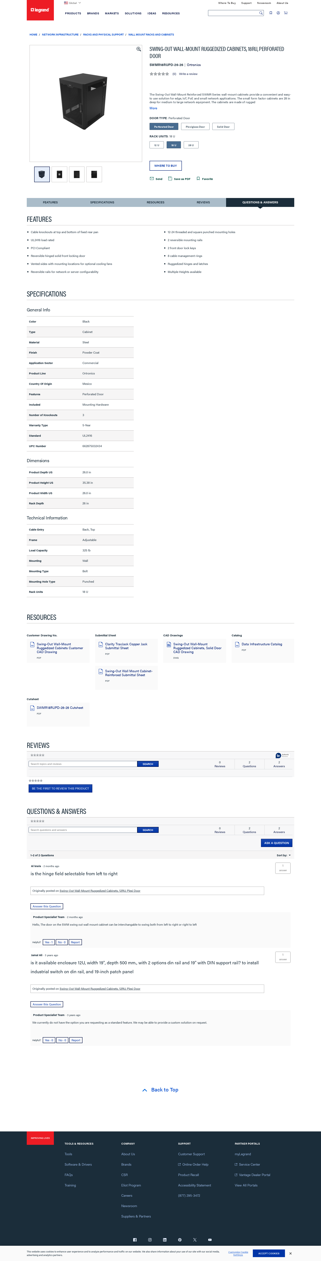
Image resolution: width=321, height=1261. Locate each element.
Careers (126, 1195)
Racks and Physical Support (103, 34)
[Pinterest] (180, 1240)
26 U (191, 145)
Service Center (249, 1164)
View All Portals (246, 1185)
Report (75, 942)
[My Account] (278, 12)
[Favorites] (270, 12)
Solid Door (223, 126)
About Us (128, 1154)
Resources (155, 202)
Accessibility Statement (194, 1185)
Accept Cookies (269, 1253)
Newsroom (129, 1205)
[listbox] (86, 103)
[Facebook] (135, 1240)
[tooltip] (283, 756)
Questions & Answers (260, 202)
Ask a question (276, 843)
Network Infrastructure (60, 34)
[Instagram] (150, 1240)
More (153, 108)
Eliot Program (131, 1185)
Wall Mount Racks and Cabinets (151, 34)
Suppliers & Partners (136, 1216)
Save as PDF (181, 179)
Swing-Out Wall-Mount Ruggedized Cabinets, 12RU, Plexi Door (100, 890)
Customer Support (191, 1154)
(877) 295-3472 (189, 1195)
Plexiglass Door (195, 126)
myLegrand (243, 1154)
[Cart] (285, 12)
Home (33, 34)
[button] (138, 49)
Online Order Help (195, 1164)
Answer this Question (47, 906)
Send (158, 179)
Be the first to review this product (62, 789)
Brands (126, 1164)
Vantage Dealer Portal (254, 1174)
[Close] (290, 1253)
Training (70, 1185)
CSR (124, 1174)
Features (50, 203)
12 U (156, 145)
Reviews (203, 202)
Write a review (188, 73)
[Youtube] (210, 1240)
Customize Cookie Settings (238, 1253)
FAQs (69, 1174)
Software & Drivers (78, 1164)
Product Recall (188, 1174)
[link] (37, 755)
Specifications (102, 202)
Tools (68, 1154)
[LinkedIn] (165, 1240)
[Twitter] (195, 1240)
